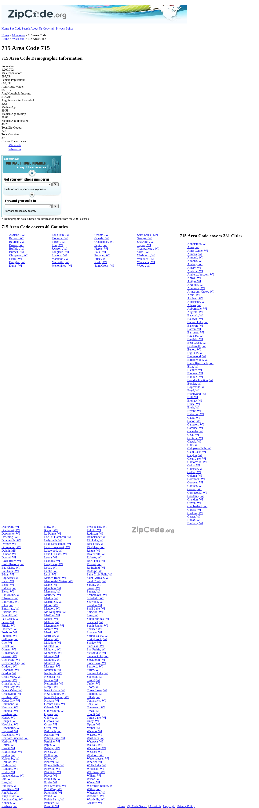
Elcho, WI (8, 584)
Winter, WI (93, 782)
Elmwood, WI (10, 601)
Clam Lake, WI (196, 451)
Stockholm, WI (96, 659)
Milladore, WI (52, 642)
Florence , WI (60, 238)
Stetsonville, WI (96, 652)
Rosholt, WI (94, 564)
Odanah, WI (51, 707)
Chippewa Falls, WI (199, 448)
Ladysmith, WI (53, 540)
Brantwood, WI (196, 393)
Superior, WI (94, 676)
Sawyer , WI (144, 238)
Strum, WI (93, 669)
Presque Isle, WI (97, 526)
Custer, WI (193, 516)
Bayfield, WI (195, 339)
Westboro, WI (95, 755)
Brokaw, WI (194, 400)
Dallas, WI (193, 519)
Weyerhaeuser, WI (98, 758)
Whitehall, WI (95, 768)
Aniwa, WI (194, 277)
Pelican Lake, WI (54, 738)
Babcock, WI (195, 315)
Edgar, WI (8, 574)
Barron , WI (16, 238)
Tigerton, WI (94, 693)
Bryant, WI (194, 410)
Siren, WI (92, 615)
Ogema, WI (51, 714)
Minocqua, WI (53, 652)
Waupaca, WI (95, 741)
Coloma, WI (194, 475)
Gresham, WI (10, 697)
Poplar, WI (50, 782)
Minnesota (18, 35)
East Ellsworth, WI (13, 564)
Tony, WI (92, 704)
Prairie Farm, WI (54, 799)
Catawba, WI (195, 431)
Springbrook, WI (97, 639)
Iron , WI (57, 245)
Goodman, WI (10, 669)
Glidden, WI (9, 666)
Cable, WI (193, 417)
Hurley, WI (8, 772)
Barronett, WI (195, 332)
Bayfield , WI (17, 241)
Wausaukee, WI (96, 748)
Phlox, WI (50, 758)
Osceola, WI (51, 721)
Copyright (49, 28)
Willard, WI (94, 775)
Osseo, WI (50, 724)
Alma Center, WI (197, 250)
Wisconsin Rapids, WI (100, 785)
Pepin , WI (100, 245)
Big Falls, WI (195, 352)
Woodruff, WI (95, 796)
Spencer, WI (94, 629)
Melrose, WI (51, 622)
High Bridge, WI (12, 751)
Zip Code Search (20, 28)
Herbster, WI (9, 741)
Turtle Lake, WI (96, 717)
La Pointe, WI (52, 533)
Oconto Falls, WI (54, 704)
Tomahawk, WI (96, 700)
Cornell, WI (194, 489)
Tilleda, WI (93, 697)
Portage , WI (102, 255)
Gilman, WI (9, 649)
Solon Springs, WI (98, 618)
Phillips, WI (51, 755)
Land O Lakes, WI (55, 554)
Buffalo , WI (16, 248)
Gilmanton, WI (11, 652)
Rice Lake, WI (95, 543)
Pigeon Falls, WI (54, 765)
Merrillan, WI (52, 635)
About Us (36, 28)
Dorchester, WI (11, 533)
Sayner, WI (93, 591)
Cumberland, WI (197, 506)
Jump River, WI (11, 796)
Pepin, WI (50, 744)
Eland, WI (8, 581)
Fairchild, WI (9, 615)
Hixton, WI (8, 755)
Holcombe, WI (10, 758)
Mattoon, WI (52, 608)
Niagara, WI (51, 700)
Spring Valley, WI (97, 635)
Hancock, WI (10, 707)
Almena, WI (194, 254)
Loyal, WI (50, 567)
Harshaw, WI (9, 714)
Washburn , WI (146, 255)
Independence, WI (13, 775)
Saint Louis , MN (147, 235)
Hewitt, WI (8, 748)
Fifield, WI (8, 625)
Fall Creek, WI (10, 618)
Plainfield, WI (52, 772)
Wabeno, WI (94, 731)
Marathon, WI (52, 588)
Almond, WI (194, 257)
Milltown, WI (52, 649)
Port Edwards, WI (55, 785)
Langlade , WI (60, 252)
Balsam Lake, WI (197, 322)
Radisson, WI (95, 533)
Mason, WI (51, 605)
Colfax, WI (194, 472)
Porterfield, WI (53, 792)
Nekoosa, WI (52, 676)
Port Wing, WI (53, 789)
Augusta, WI (195, 312)
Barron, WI (194, 329)
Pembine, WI (52, 741)
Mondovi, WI (52, 659)
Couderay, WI (195, 496)
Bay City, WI (195, 335)
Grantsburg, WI (11, 683)
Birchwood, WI (196, 356)
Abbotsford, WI (196, 243)
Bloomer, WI (195, 373)
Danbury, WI (195, 523)
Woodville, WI (95, 799)
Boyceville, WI (196, 387)
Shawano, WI (95, 601)
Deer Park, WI (10, 526)
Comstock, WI (196, 479)
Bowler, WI (194, 383)
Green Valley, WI (12, 690)
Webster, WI (94, 751)
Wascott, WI (94, 734)
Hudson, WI (9, 765)
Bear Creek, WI (196, 342)
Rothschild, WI (96, 567)
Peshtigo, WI (52, 748)
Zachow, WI (94, 802)
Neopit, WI (51, 687)
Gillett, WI (8, 646)
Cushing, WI (195, 513)
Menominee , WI (62, 265)
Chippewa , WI (18, 255)
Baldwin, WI (195, 318)
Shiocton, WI (95, 612)
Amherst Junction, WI (200, 274)
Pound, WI (50, 796)
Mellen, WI (51, 618)
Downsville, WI (11, 540)
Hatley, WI (8, 717)
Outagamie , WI (104, 241)
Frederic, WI (9, 635)
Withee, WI (93, 789)
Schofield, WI (95, 598)
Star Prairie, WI (96, 649)
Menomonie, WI (54, 625)
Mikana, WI (51, 639)
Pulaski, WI (94, 530)
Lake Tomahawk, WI (57, 547)
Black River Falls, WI (200, 363)
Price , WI (100, 258)
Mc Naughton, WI (55, 612)
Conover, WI (195, 482)
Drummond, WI (11, 547)
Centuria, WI (195, 438)
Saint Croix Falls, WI (99, 574)
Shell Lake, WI (96, 608)
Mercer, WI (51, 629)
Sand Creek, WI (96, 581)
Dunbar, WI (9, 554)
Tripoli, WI (93, 714)
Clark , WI (15, 258)
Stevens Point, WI (97, 656)
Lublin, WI (50, 571)
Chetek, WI (194, 441)
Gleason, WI (9, 656)
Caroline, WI (195, 427)
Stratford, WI (95, 666)
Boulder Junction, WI (200, 380)
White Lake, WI (96, 765)
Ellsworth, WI (10, 598)
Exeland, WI (9, 612)
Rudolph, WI (95, 571)
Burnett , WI (16, 252)
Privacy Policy (64, 28)
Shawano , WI (145, 241)
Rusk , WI (100, 262)
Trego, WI (93, 710)
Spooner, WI (94, 632)
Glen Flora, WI (11, 659)
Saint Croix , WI (104, 265)
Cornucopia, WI (197, 492)
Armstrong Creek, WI (200, 291)
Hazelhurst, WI (11, 734)
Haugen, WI (9, 721)
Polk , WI (100, 252)
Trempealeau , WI (148, 248)
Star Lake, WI (95, 646)
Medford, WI (52, 615)
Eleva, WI (8, 591)
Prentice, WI (51, 802)
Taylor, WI (93, 683)
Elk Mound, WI (11, 594)
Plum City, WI (52, 779)
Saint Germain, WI (98, 577)
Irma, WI (7, 782)
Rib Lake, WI (95, 540)
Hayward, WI (10, 731)
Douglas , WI (17, 262)
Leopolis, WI (52, 560)
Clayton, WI (194, 455)
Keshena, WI (9, 806)
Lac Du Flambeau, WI (57, 537)
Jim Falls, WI (9, 792)
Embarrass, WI (10, 608)
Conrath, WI (194, 485)
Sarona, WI (93, 584)
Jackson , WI (59, 248)
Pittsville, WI (52, 768)
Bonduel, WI (195, 376)
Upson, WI (93, 724)
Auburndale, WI (197, 308)
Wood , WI (143, 265)
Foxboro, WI (9, 632)
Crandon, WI (195, 499)
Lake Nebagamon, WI (57, 543)
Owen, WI (50, 727)
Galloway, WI (10, 639)
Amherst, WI (195, 271)
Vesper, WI (93, 727)
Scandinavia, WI (97, 594)
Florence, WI (9, 629)
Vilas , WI (143, 252)
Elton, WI (7, 605)
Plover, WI (50, 775)
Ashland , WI (17, 235)
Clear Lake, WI (196, 458)
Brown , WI (16, 245)
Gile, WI (7, 642)
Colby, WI (193, 465)
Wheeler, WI (94, 762)
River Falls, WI (96, 554)
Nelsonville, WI (53, 683)
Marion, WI (51, 598)
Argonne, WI (195, 284)
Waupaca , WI (145, 258)
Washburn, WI (95, 738)
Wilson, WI (93, 779)
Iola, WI (6, 779)
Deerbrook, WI (11, 530)
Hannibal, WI (10, 710)
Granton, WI (9, 680)
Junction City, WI (12, 799)
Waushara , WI (146, 262)
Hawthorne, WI (11, 727)
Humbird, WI (10, 768)
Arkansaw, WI (196, 288)
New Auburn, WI (54, 690)
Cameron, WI (195, 424)
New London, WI (55, 693)
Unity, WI (93, 721)
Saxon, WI (93, 588)
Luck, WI (50, 574)
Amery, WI (194, 267)
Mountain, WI (52, 669)
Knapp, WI (51, 530)
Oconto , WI (101, 235)
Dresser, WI (9, 543)
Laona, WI (50, 557)
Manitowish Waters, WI (58, 581)
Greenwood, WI (11, 693)
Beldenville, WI (196, 346)
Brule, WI (193, 407)
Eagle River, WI (11, 560)
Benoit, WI (194, 349)
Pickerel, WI (51, 762)
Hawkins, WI (10, 724)
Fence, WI (8, 622)
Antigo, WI (194, 281)
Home (5, 28)
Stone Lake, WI (96, 663)
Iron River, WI (10, 789)
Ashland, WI (195, 298)
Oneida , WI (101, 238)
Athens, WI (194, 305)
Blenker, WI (194, 370)
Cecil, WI (193, 434)
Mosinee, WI (52, 666)
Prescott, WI (51, 806)
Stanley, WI (94, 642)
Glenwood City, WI (13, 663)
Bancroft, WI (195, 325)
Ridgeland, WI (95, 547)
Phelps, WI (50, 751)
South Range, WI (97, 625)
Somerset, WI (95, 622)
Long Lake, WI (53, 564)
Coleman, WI (195, 468)
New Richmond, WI (56, 697)
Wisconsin (18, 38)
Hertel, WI (8, 744)
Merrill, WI (51, 632)
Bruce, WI (193, 404)
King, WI (50, 526)
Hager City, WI (11, 700)
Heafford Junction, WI (15, 738)
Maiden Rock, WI (55, 577)
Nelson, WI (51, 680)
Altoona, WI (194, 260)
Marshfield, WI (53, 601)
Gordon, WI (9, 673)
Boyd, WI (193, 390)
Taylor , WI (144, 245)
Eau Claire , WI (61, 235)
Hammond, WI (11, 704)
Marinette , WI (60, 262)
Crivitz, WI (194, 502)
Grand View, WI (11, 676)
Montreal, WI (52, 663)
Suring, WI (93, 680)
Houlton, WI (9, 762)
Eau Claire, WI (11, 567)
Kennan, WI (9, 802)
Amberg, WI (194, 264)
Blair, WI (192, 366)
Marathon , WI (60, 258)
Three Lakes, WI (97, 690)
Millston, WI (51, 646)
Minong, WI (51, 656)
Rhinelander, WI (97, 537)
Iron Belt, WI (9, 785)
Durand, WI (9, 557)
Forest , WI (58, 241)
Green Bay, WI (11, 687)
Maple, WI (50, 584)
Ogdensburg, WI (54, 710)
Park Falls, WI (52, 731)
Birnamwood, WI (197, 359)
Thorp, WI (93, 687)
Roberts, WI (94, 557)
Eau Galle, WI (10, 571)
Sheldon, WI (94, 605)
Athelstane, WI (196, 301)
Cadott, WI (194, 421)
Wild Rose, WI (96, 772)
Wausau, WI (94, 744)
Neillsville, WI (53, 673)
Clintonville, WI (197, 462)
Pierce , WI (101, 248)
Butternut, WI (195, 414)
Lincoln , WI (59, 255)
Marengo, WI (52, 591)
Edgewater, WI (11, 577)
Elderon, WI (9, 588)
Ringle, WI (93, 550)
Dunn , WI (15, 265)
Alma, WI (193, 247)
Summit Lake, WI (97, 673)
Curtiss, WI (194, 509)
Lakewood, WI (53, 550)
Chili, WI (193, 445)
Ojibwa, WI (51, 717)
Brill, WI (192, 397)
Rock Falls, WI (96, 560)
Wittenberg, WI (96, 792)
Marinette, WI (52, 594)
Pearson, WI (51, 734)
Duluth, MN (9, 550)
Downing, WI (10, 537)
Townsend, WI (96, 707)
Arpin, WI (193, 295)
